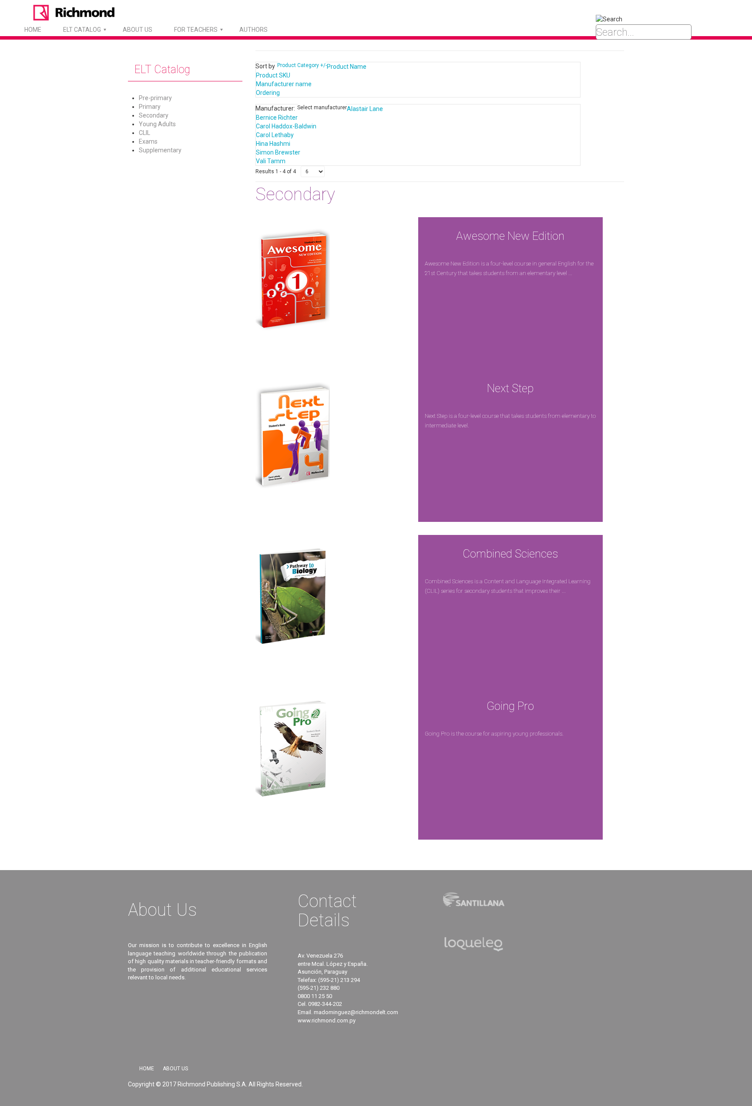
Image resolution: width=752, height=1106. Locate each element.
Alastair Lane (365, 108)
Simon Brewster (278, 152)
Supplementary (160, 150)
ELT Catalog (82, 29)
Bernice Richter (277, 117)
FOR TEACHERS (196, 29)
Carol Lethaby (275, 134)
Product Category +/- (302, 65)
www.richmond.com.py (327, 1020)
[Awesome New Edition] (292, 279)
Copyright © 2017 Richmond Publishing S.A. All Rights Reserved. (215, 1084)
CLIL (144, 132)
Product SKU (273, 75)
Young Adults (157, 124)
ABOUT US (137, 29)
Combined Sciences (510, 553)
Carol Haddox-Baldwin (286, 126)
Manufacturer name (284, 84)
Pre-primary (155, 97)
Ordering (268, 92)
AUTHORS (253, 29)
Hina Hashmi (273, 143)
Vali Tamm (270, 161)
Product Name (346, 66)
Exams (148, 141)
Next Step (510, 388)
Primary (150, 106)
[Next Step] (292, 432)
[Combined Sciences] (292, 597)
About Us (175, 1069)
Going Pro (510, 706)
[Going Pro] (292, 749)
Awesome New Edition (510, 235)
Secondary (153, 115)
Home (32, 29)
